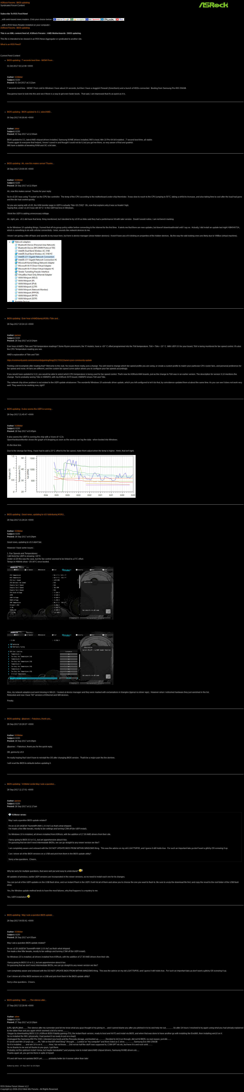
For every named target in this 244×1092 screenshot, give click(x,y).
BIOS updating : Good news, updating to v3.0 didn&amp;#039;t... (36, 514)
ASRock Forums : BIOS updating (15, 2)
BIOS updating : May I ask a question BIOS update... (30, 915)
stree (17, 129)
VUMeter (19, 77)
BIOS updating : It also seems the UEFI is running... (30, 409)
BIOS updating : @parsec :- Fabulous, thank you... (29, 719)
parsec (18, 335)
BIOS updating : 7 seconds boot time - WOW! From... (30, 60)
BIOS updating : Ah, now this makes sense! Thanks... (30, 163)
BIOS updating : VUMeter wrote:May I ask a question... (31, 784)
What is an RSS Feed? (10, 44)
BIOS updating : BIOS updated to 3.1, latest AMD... (29, 112)
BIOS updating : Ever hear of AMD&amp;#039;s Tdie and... (33, 318)
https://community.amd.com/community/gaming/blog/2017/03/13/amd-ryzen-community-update (49, 360)
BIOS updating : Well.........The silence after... (26, 1000)
